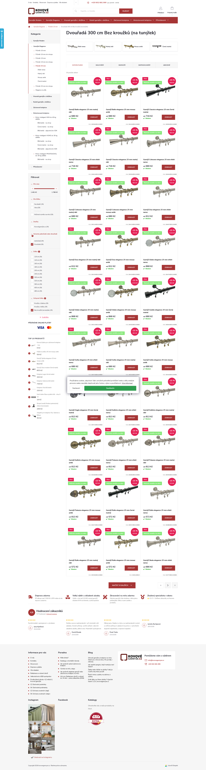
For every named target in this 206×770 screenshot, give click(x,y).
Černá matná (42, 81)
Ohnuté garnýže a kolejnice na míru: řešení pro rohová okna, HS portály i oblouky (100, 660)
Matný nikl (41, 74)
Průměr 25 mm (41, 66)
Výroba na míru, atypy (67, 669)
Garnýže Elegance (39, 46)
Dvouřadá (38, 244)
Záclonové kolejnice (40, 108)
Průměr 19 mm (41, 58)
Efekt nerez (41, 70)
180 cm (38, 267)
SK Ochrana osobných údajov (40, 694)
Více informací (127, 383)
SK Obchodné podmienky (38, 688)
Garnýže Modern (38, 41)
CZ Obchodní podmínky (38, 684)
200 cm (38, 270)
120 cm (38, 257)
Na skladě (38, 204)
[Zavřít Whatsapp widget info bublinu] (175, 759)
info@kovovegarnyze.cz (156, 660)
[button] (200, 762)
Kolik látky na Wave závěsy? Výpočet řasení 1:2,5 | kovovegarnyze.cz (100, 680)
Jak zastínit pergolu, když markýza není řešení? (101, 666)
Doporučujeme (77, 65)
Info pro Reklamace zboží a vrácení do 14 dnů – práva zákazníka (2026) (72, 677)
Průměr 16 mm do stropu (44, 54)
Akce (37, 208)
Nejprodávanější (144, 65)
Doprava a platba (52, 3)
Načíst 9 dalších (120, 585)
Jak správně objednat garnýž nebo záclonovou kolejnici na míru (71, 672)
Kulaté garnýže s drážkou (42, 102)
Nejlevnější (100, 65)
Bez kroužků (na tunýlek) (43, 310)
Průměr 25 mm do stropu (44, 86)
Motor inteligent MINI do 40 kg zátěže (45, 118)
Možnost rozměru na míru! (43, 215)
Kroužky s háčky (40, 307)
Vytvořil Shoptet (173, 766)
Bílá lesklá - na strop (44, 123)
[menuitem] (36, 20)
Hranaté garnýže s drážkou (42, 96)
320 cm (38, 281)
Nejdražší (122, 65)
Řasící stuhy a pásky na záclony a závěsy (99, 676)
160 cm (38, 264)
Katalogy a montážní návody (69, 661)
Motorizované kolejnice (41, 113)
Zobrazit (94, 117)
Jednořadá (38, 241)
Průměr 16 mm (41, 51)
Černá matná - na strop (45, 127)
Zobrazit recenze (51, 614)
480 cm (38, 291)
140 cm (38, 260)
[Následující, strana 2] (168, 585)
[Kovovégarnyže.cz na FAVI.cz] (96, 718)
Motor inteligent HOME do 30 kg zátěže (46, 136)
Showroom (42, 3)
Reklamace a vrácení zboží (39, 673)
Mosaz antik (42, 77)
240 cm (38, 274)
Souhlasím (110, 388)
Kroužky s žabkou (41, 303)
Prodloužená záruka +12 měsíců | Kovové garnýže (41, 680)
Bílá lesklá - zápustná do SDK (47, 131)
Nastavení (76, 388)
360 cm (38, 284)
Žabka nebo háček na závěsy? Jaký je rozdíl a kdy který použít (100, 671)
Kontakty (35, 3)
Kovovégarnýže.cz (41, 227)
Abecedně (166, 65)
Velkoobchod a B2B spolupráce (40, 676)
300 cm (38, 277)
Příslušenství (37, 167)
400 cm (38, 288)
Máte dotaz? (64, 658)
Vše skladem (63, 3)
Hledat (125, 11)
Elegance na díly (41, 90)
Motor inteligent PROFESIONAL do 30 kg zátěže (46, 155)
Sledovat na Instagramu (43, 757)
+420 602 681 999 (154, 664)
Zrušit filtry (45, 317)
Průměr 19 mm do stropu (44, 62)
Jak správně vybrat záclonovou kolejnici (70, 664)
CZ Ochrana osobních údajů (39, 691)
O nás (30, 3)
